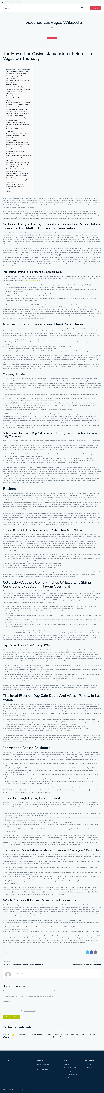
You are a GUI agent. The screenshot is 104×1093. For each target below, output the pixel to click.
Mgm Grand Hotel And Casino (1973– (18, 109)
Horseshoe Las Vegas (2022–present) (18, 142)
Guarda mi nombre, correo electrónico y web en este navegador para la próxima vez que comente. (29, 996)
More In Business (11, 140)
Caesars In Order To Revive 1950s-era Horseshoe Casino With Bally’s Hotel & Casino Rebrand (18, 147)
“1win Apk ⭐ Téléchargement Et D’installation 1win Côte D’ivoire (27, 1036)
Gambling (9, 189)
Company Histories (12, 85)
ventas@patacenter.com (44, 1064)
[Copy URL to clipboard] (99, 952)
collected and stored (29, 1011)
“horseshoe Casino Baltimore (15, 116)
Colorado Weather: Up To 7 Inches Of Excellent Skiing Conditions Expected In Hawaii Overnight (18, 105)
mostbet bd (38, 244)
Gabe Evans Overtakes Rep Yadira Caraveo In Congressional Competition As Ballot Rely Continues (18, 89)
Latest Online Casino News (14, 138)
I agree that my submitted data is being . (20, 1011)
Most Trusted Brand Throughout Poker (18, 156)
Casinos (8, 191)
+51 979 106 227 (43, 1069)
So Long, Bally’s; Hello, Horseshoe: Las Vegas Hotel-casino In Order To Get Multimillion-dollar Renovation (18, 71)
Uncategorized (52, 38)
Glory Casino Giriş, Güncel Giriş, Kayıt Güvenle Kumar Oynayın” (75, 1036)
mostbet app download (33, 280)
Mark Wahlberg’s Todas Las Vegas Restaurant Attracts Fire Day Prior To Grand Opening (17, 175)
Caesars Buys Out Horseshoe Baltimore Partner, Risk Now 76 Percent (16, 98)
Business (9, 93)
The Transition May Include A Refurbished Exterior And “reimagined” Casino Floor (18, 124)
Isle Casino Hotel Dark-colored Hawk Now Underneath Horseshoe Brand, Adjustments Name (18, 164)
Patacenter (6, 1090)
